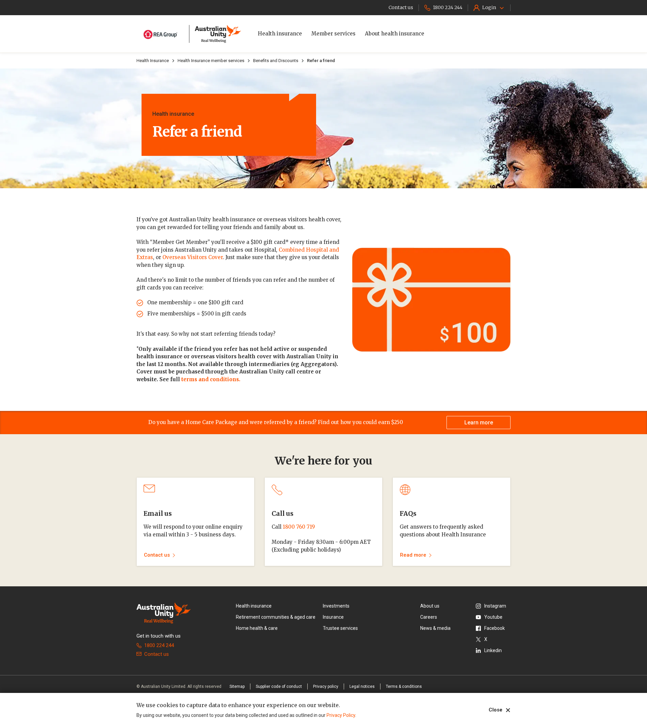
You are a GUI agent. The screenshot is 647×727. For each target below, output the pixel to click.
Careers (428, 617)
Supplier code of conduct (279, 686)
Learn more (478, 422)
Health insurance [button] (280, 33)
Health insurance (254, 606)
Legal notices (362, 686)
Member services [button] (333, 33)
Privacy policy (325, 686)
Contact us (156, 654)
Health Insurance (152, 60)
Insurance (333, 617)
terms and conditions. (210, 379)
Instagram (495, 606)
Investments (336, 606)
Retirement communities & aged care (275, 617)
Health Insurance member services (211, 60)
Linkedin (493, 650)
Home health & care (257, 628)
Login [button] (489, 7)
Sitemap (237, 686)
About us (429, 606)
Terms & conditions (404, 686)
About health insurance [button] (394, 33)
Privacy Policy (341, 715)
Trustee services (340, 628)
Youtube (493, 617)
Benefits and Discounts (275, 60)
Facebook (494, 628)
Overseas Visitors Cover (192, 257)
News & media (435, 628)
